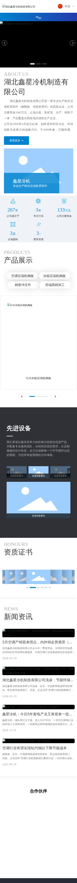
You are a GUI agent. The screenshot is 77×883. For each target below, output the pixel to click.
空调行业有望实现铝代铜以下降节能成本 (34, 748)
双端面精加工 (55, 285)
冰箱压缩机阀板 (54, 276)
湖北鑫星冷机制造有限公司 (38, 43)
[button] (32, 64)
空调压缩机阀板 (22, 276)
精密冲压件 (23, 285)
